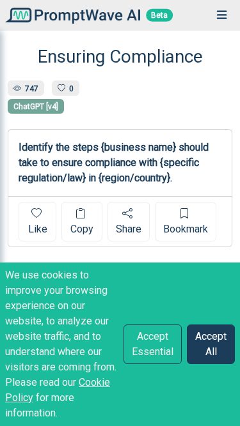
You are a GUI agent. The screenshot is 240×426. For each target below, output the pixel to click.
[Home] (70, 15)
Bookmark (185, 229)
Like (37, 229)
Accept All (211, 344)
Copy (81, 229)
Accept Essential (152, 344)
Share (128, 229)
